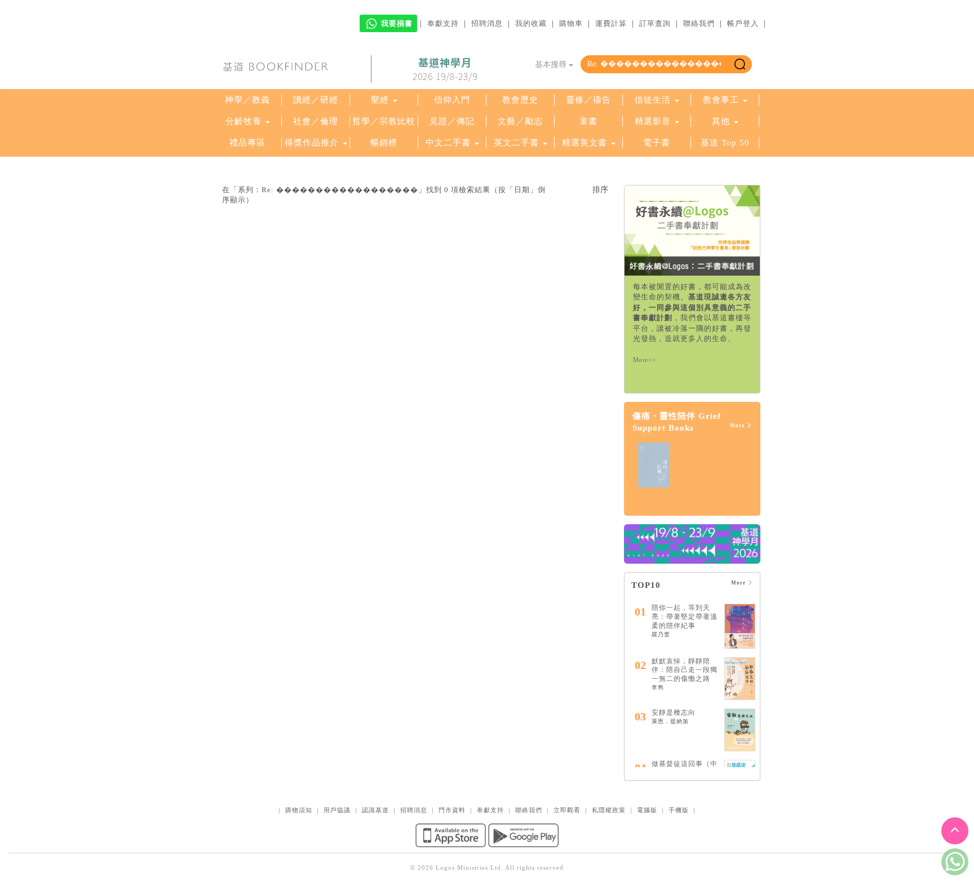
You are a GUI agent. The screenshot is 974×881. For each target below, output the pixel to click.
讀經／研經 (315, 99)
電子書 (656, 142)
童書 (588, 121)
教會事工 (721, 99)
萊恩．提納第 (670, 721)
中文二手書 (449, 142)
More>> (644, 359)
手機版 (678, 810)
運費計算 (611, 23)
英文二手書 (518, 142)
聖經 (380, 99)
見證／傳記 (452, 121)
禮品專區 (247, 142)
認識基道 (375, 810)
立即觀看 (567, 810)
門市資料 (452, 810)
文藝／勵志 (520, 121)
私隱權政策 (609, 810)
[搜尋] (740, 64)
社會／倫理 (315, 121)
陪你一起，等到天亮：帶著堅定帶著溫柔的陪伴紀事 (685, 616)
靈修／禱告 (588, 99)
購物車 (571, 23)
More (738, 425)
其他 (721, 121)
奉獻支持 (443, 23)
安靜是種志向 (674, 712)
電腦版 (647, 810)
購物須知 (298, 810)
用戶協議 (337, 810)
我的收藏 (531, 23)
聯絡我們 (699, 23)
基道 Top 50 (725, 142)
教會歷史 (520, 99)
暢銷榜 (383, 142)
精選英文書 (586, 142)
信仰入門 (452, 99)
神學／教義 (247, 99)
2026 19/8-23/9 (445, 69)
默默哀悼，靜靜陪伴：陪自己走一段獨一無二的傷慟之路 (685, 670)
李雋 (658, 687)
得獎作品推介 (312, 142)
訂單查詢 (655, 23)
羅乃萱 (661, 634)
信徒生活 (653, 99)
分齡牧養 (243, 121)
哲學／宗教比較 (383, 121)
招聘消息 (487, 23)
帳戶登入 (743, 23)
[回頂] (954, 830)
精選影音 (653, 121)
